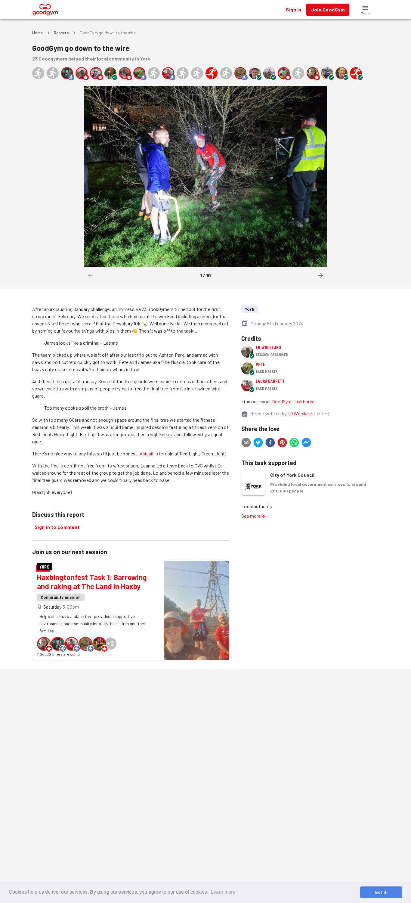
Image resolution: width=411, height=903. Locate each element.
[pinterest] (282, 443)
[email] (246, 443)
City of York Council (292, 475)
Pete (260, 364)
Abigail (146, 453)
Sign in (293, 9)
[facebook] (270, 443)
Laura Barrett (270, 381)
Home (37, 32)
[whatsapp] (294, 443)
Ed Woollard (268, 347)
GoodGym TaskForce (293, 401)
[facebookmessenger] (306, 443)
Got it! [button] (381, 892)
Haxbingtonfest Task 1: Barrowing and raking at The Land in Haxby (92, 582)
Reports (61, 32)
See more (251, 516)
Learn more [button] (223, 892)
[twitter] (258, 443)
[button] (365, 9)
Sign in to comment (57, 527)
